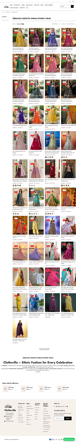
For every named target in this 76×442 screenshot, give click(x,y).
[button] (73, 1)
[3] (21, 24)
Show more (38, 371)
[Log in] (70, 1)
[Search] (72, 6)
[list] (17, 24)
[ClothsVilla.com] (6, 6)
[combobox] (67, 6)
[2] (19, 24)
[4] (23, 24)
